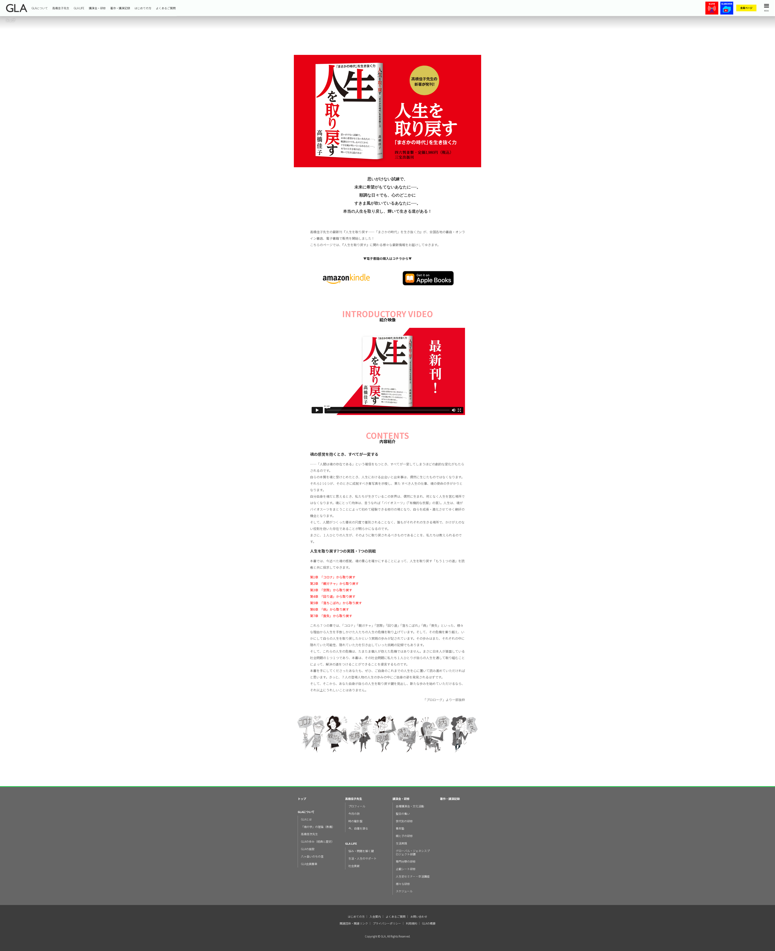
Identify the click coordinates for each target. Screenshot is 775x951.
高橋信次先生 (309, 834)
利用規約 (411, 923)
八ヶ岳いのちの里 (312, 856)
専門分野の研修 (406, 861)
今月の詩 (354, 813)
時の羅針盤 (355, 821)
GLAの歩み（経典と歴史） (317, 841)
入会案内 (375, 916)
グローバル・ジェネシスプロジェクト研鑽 (413, 852)
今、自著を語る (358, 828)
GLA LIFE (79, 8)
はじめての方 (142, 8)
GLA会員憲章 (309, 864)
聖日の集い (403, 813)
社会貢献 (354, 866)
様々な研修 (403, 884)
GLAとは (306, 819)
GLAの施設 (307, 849)
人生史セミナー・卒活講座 (413, 876)
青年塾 (400, 828)
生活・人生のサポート (362, 858)
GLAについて (39, 8)
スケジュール (404, 891)
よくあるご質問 (166, 8)
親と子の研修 (404, 836)
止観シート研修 (406, 869)
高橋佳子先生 (60, 8)
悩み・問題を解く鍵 (361, 851)
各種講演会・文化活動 (410, 806)
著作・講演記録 (120, 8)
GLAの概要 (429, 923)
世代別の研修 (404, 821)
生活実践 (401, 843)
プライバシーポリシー (387, 923)
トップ (302, 799)
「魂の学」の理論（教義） (318, 827)
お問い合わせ (418, 916)
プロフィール (356, 806)
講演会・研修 (97, 8)
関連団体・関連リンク (354, 923)
